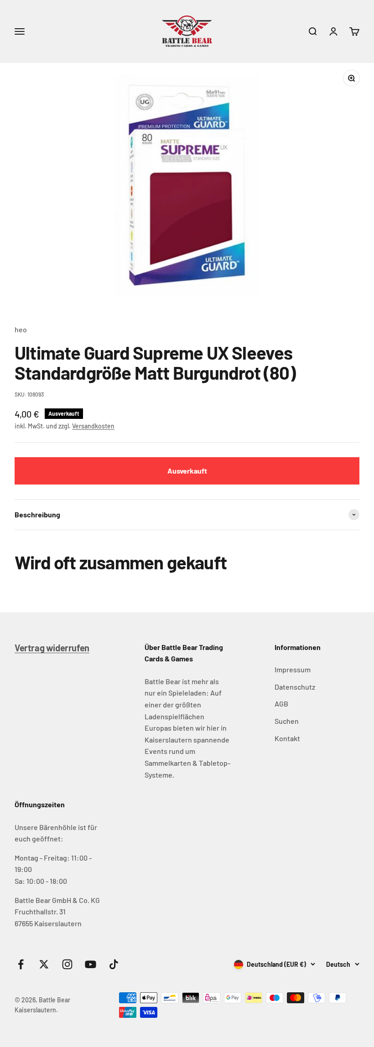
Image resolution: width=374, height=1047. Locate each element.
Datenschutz (295, 686)
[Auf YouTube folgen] (90, 964)
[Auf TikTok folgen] (114, 964)
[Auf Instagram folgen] (67, 964)
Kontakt (287, 738)
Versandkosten (93, 426)
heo (21, 329)
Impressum (293, 669)
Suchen (287, 721)
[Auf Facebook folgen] (21, 964)
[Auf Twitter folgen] (44, 964)
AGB (281, 703)
